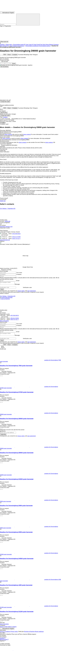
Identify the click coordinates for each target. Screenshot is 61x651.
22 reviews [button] (3, 225)
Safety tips (3, 201)
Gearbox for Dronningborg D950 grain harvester (16, 532)
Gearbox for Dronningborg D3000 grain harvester (16, 479)
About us (2, 626)
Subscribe (3, 434)
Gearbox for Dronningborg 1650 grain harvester (16, 585)
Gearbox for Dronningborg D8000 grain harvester (16, 418)
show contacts (8, 134)
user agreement (31, 290)
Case (26, 44)
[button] (30, 34)
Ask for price (4, 112)
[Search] (28, 19)
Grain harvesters (4, 624)
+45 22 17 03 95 (16, 236)
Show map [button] (25, 255)
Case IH (31, 44)
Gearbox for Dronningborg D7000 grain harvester (16, 392)
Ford (41, 44)
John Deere (46, 44)
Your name (19, 272)
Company (18, 274)
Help (6, 626)
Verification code (27, 287)
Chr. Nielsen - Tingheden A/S (7, 208)
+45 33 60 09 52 (16, 233)
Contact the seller (5, 101)
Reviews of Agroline (29, 631)
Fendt (38, 44)
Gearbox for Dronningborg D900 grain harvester (16, 505)
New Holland (3, 45)
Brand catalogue (39, 631)
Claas (34, 44)
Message (17, 284)
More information (4, 320)
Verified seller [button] (4, 220)
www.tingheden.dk (5, 240)
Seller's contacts (12, 626)
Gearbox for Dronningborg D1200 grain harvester (16, 611)
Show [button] (10, 233)
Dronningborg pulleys (44, 45)
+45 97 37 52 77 (16, 238)
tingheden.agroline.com (6, 226)
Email (17, 280)
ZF (8, 45)
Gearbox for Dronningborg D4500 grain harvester (16, 558)
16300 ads (7, 221)
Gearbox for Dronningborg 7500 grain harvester (16, 365)
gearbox (5, 117)
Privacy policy (14, 631)
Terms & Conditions (5, 631)
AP (24, 44)
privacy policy (21, 290)
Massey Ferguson (54, 44)
